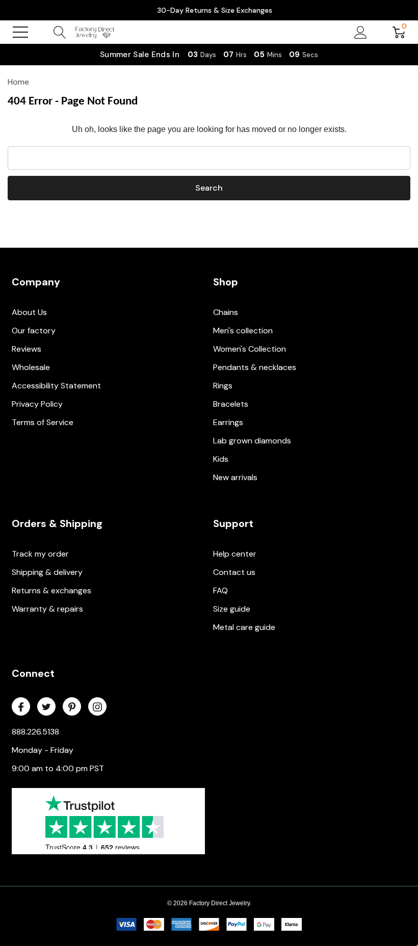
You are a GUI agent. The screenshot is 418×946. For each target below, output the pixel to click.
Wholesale (31, 367)
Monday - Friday (42, 750)
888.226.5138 (35, 731)
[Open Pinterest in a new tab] (72, 707)
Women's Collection (249, 349)
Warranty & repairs (47, 608)
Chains (225, 312)
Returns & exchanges (51, 590)
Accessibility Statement (56, 385)
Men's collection (243, 330)
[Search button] (60, 32)
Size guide (231, 608)
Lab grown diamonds (252, 440)
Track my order (40, 553)
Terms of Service (42, 422)
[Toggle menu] (20, 32)
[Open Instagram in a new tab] (97, 707)
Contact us (234, 572)
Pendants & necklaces (254, 367)
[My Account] (360, 32)
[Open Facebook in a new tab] (21, 707)
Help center (234, 553)
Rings (222, 385)
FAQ (220, 590)
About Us (29, 312)
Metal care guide (244, 627)
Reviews (26, 349)
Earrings (228, 422)
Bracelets (230, 404)
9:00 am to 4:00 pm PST (58, 768)
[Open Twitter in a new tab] (46, 707)
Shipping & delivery (47, 572)
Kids (220, 459)
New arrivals (235, 477)
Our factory (34, 330)
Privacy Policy (37, 404)
